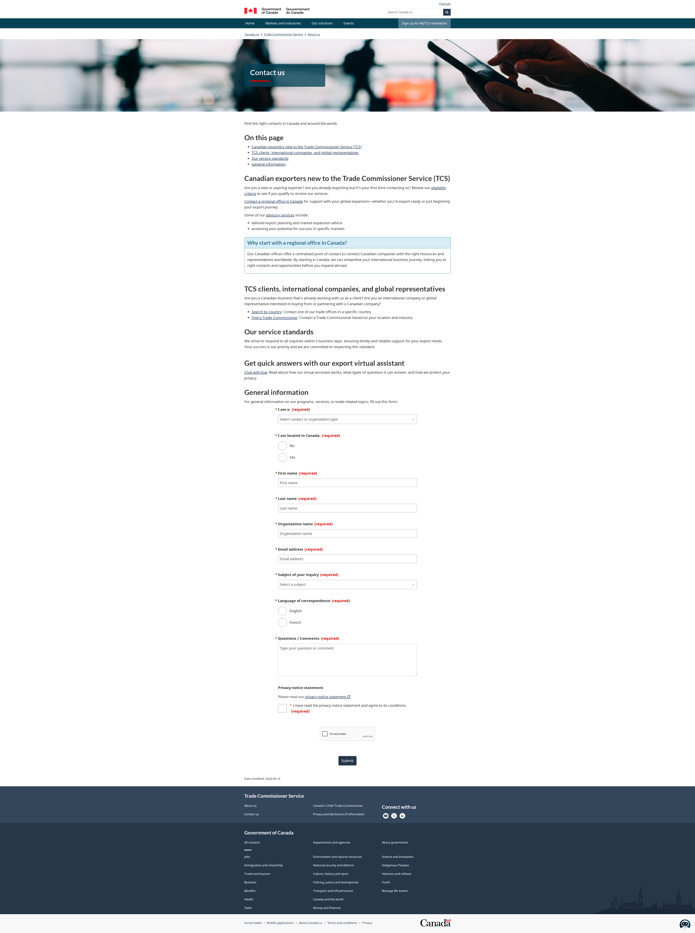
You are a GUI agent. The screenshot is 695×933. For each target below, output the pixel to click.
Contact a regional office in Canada (273, 201)
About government (395, 842)
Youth (386, 882)
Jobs (247, 857)
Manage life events (395, 891)
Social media (253, 923)
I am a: (294, 409)
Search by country (267, 311)
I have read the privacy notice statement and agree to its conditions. (349, 708)
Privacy (367, 923)
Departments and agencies (331, 842)
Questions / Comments (308, 638)
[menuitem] (283, 23)
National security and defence (333, 865)
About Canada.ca (310, 923)
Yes (292, 457)
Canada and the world (328, 899)
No (292, 445)
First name (297, 473)
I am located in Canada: (309, 435)
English (296, 610)
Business (250, 882)
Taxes (248, 908)
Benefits (250, 891)
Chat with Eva (255, 372)
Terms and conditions (342, 923)
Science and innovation (398, 857)
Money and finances (327, 908)
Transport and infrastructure (333, 891)
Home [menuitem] (249, 23)
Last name (297, 498)
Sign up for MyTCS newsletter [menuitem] (424, 23)
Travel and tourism (257, 874)
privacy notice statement (326, 696)
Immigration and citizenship (263, 865)
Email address (300, 549)
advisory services (280, 215)
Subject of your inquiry (308, 574)
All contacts (252, 842)
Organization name (305, 523)
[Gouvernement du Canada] (276, 11)
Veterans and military (396, 874)
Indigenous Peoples (395, 865)
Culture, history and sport (330, 874)
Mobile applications (280, 923)
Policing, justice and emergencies (336, 882)
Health (248, 899)
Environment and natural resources (337, 857)
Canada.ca (252, 34)
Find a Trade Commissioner (275, 317)
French (295, 622)
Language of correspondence (314, 600)
